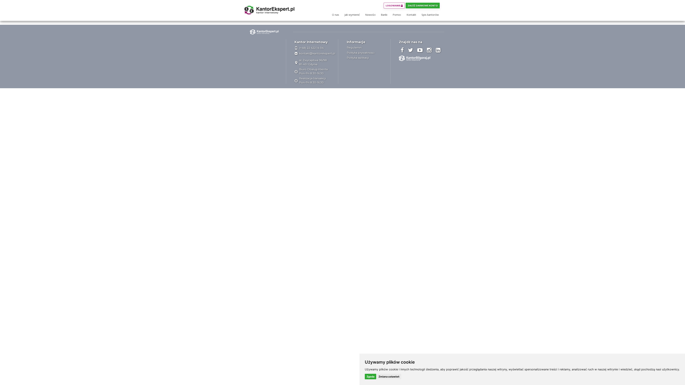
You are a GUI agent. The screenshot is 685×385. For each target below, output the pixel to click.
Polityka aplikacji (358, 57)
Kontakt (411, 14)
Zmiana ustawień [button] (389, 376)
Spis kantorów (430, 14)
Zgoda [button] (370, 376)
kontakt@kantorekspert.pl (316, 53)
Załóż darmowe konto (423, 5)
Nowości (370, 14)
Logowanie (393, 5)
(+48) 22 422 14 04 (311, 48)
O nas (335, 14)
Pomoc (397, 14)
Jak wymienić (352, 14)
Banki (384, 14)
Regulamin (354, 47)
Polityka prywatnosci (360, 52)
